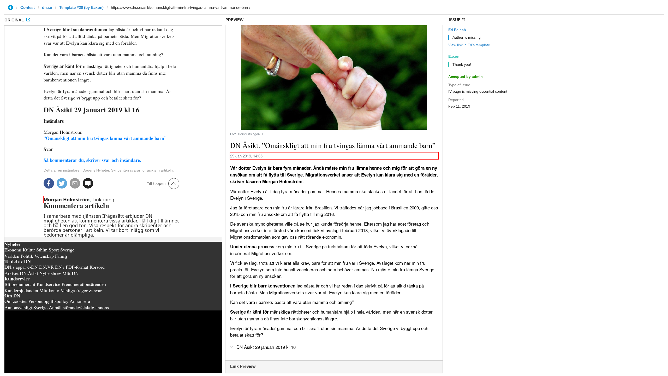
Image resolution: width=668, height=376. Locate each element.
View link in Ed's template (469, 45)
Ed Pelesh (457, 30)
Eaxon (454, 56)
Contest (27, 7)
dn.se (47, 7)
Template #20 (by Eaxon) (81, 7)
